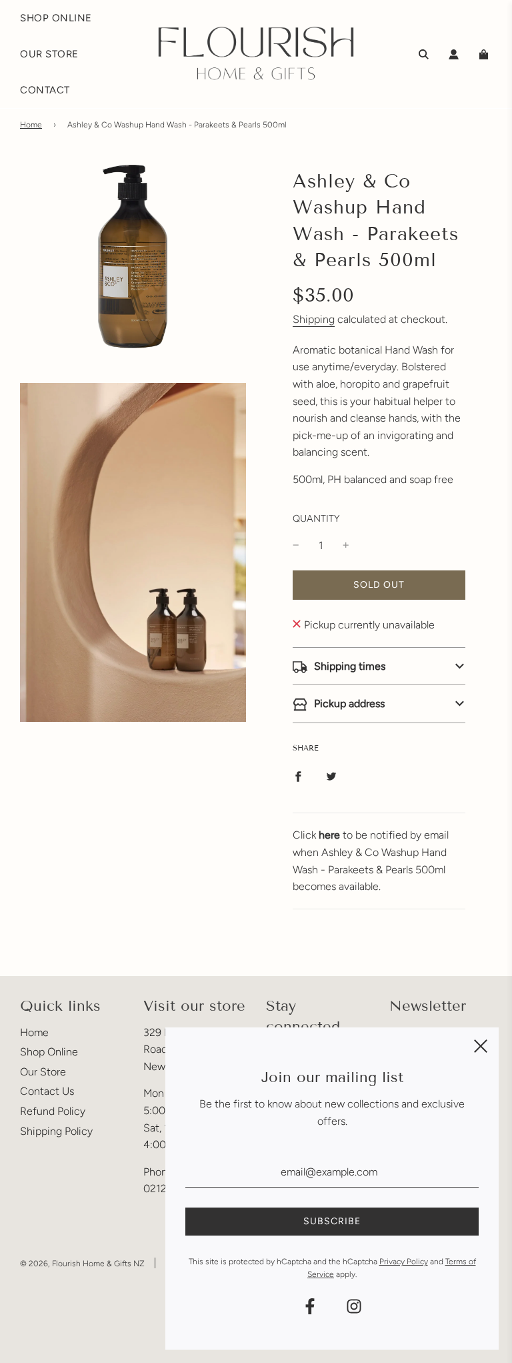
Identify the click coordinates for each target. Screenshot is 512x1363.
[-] (296, 546)
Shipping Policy (56, 1131)
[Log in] (454, 54)
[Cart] (485, 54)
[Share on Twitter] (331, 776)
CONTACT (45, 90)
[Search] (424, 54)
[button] (379, 666)
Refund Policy (52, 1111)
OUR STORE (49, 54)
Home (31, 124)
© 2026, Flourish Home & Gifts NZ (82, 1263)
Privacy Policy (403, 1261)
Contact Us (47, 1091)
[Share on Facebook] (298, 776)
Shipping (314, 319)
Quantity (316, 518)
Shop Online (49, 1051)
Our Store (43, 1071)
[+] (346, 546)
